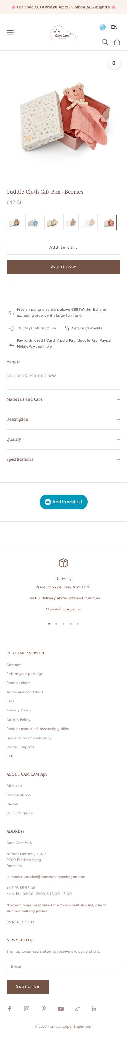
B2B (10, 756)
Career (13, 804)
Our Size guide (20, 813)
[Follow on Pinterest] (43, 1008)
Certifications (19, 795)
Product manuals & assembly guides (38, 729)
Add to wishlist (67, 502)
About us (14, 786)
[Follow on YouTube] (60, 1008)
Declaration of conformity (29, 738)
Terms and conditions (25, 692)
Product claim (19, 683)
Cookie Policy (19, 720)
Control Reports (21, 747)
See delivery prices (64, 609)
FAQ (10, 701)
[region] (63, 585)
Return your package (25, 674)
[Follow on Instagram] (26, 1008)
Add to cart (63, 247)
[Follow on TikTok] (77, 1008)
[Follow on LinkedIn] (94, 1008)
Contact (14, 665)
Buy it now (63, 266)
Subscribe (28, 986)
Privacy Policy (19, 710)
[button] (15, 280)
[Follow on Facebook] (10, 1008)
